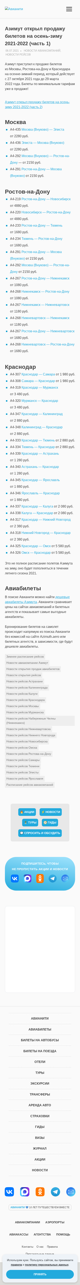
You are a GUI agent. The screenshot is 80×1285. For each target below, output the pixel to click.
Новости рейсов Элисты (22, 772)
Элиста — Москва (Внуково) (43, 142)
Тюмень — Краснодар (38, 447)
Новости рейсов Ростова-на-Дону (28, 753)
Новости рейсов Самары (23, 760)
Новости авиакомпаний (42, 50)
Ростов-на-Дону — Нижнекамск (45, 278)
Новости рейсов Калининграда (27, 687)
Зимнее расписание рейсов (25, 656)
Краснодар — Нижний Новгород (46, 519)
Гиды (40, 1127)
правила (16, 1264)
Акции (39, 1159)
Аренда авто (40, 1105)
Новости (40, 1170)
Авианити (40, 1018)
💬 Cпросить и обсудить (40, 833)
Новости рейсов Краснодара (25, 700)
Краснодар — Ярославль (41, 480)
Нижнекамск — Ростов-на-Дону (45, 291)
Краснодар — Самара (38, 374)
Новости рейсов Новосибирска (27, 741)
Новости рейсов (18, 54)
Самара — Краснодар (38, 381)
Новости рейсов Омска (21, 747)
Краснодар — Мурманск (40, 387)
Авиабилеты (40, 1029)
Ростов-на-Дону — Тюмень (42, 225)
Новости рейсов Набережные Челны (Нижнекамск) (31, 720)
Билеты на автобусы (40, 1040)
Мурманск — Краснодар (40, 400)
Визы (40, 1137)
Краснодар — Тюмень (38, 440)
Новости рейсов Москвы (22, 706)
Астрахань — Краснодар (40, 467)
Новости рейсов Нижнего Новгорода (30, 735)
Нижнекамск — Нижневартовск (45, 304)
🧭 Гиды (49, 822)
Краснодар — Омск (36, 546)
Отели (39, 1062)
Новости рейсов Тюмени (22, 766)
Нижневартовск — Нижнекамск (45, 318)
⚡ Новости (50, 812)
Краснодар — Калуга (37, 506)
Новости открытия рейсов (23, 675)
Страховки (39, 1116)
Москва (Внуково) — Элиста (43, 129)
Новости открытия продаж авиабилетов (32, 669)
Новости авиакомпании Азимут (27, 662)
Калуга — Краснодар (37, 513)
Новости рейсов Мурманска (25, 712)
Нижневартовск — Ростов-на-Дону (48, 344)
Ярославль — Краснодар (41, 493)
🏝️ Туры (30, 822)
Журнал (40, 1148)
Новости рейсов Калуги (22, 693)
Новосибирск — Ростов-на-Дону (46, 212)
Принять (40, 1274)
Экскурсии (39, 1083)
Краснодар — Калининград (42, 414)
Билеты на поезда (39, 1051)
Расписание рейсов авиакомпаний (29, 784)
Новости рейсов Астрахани (24, 681)
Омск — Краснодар (36, 552)
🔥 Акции (27, 812)
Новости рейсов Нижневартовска (28, 729)
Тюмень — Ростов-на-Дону (42, 238)
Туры (39, 1072)
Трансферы (40, 1094)
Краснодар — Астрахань (40, 453)
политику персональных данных (47, 1264)
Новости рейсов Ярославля (24, 778)
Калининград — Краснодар (42, 427)
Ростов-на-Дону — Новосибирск (46, 199)
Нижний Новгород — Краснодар (46, 533)
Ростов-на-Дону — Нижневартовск (48, 331)
